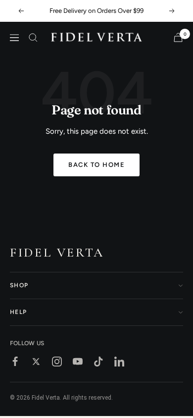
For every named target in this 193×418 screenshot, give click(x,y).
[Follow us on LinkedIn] (119, 361)
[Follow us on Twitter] (36, 361)
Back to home (96, 164)
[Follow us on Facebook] (15, 361)
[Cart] (178, 37)
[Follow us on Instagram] (56, 361)
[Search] (33, 37)
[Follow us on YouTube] (77, 361)
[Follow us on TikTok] (98, 361)
